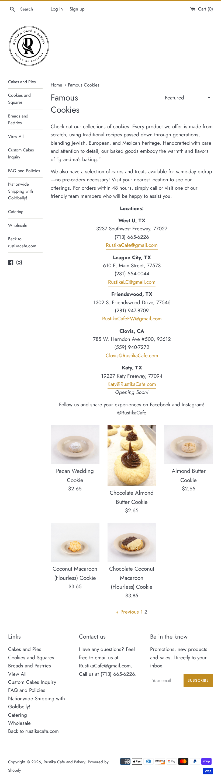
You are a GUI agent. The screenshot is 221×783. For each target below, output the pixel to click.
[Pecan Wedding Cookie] (75, 444)
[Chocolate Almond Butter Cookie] (132, 455)
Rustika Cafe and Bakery (64, 762)
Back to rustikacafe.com (22, 242)
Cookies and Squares (19, 98)
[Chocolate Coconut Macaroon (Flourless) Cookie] (132, 542)
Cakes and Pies (22, 82)
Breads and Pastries (18, 119)
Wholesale (17, 225)
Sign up (77, 9)
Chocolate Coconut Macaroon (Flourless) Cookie (131, 578)
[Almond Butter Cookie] (188, 444)
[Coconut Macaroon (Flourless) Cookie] (75, 542)
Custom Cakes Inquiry (21, 153)
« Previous (127, 611)
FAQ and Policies (24, 171)
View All (16, 136)
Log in (57, 9)
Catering (15, 212)
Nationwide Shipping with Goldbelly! (20, 191)
